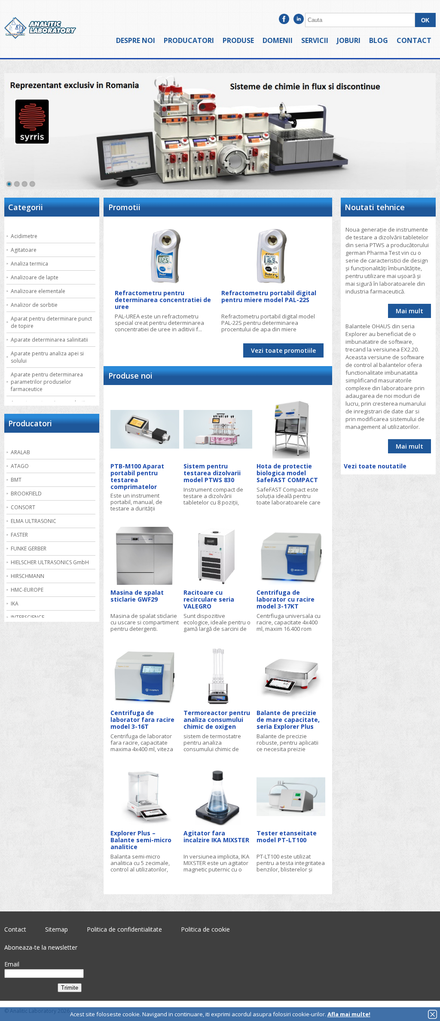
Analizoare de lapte (34, 277)
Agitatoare (24, 250)
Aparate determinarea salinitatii (49, 339)
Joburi (349, 40)
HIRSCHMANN (27, 576)
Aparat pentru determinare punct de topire (51, 322)
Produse (238, 40)
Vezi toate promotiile (283, 350)
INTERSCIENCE (27, 617)
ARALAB (20, 452)
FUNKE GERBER (28, 548)
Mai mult (409, 311)
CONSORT (23, 507)
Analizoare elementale (38, 291)
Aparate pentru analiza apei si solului (47, 357)
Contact (414, 40)
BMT (16, 479)
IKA (14, 603)
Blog (378, 40)
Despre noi (135, 40)
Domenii (278, 40)
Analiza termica (29, 263)
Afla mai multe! (348, 1014)
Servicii (314, 40)
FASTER (19, 534)
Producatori (189, 40)
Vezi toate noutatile (375, 466)
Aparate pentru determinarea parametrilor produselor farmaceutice (47, 382)
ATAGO (20, 466)
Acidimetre (24, 236)
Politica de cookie (205, 929)
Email (11, 964)
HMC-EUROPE (27, 589)
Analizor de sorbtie (34, 305)
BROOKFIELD (26, 493)
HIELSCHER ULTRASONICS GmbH (50, 562)
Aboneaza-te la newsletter (40, 947)
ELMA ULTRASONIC (33, 521)
